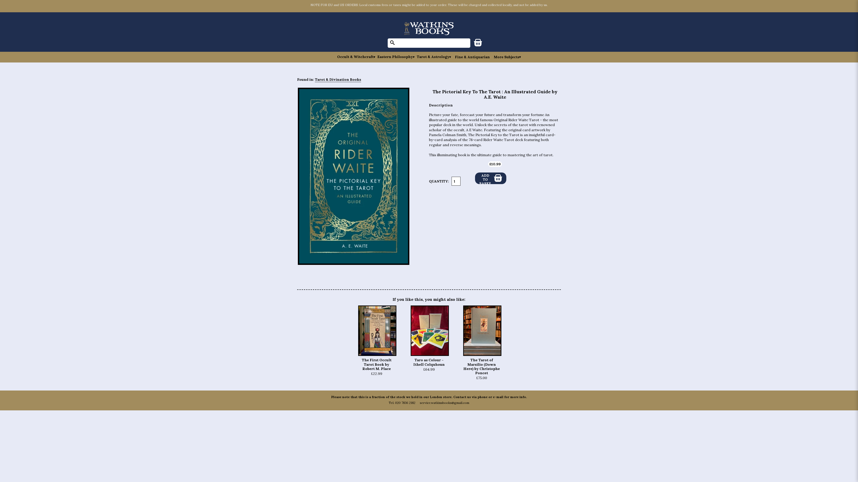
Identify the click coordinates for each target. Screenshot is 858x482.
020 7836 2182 (405, 403)
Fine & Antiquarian (472, 57)
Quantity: (439, 181)
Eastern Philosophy (395, 57)
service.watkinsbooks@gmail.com (444, 403)
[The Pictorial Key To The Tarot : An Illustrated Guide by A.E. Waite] (353, 176)
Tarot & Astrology (433, 57)
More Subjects (506, 57)
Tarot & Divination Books (338, 79)
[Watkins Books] (429, 29)
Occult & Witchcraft (355, 57)
